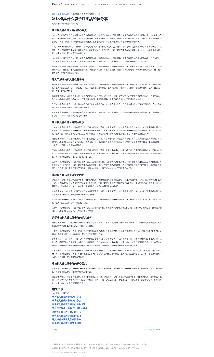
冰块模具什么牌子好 (64, 14)
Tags (119, 4)
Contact (106, 4)
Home (67, 4)
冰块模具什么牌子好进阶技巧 (66, 312)
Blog (134, 4)
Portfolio (90, 4)
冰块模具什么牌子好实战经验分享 (68, 304)
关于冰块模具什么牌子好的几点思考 (70, 308)
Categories (127, 4)
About (139, 4)
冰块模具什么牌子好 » (153, 330)
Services (82, 4)
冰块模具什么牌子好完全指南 (66, 323)
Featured (74, 4)
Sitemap (82, 352)
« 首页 (54, 330)
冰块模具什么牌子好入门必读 (66, 296)
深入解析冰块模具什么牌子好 (66, 319)
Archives (113, 4)
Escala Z (57, 4)
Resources (98, 4)
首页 (54, 14)
